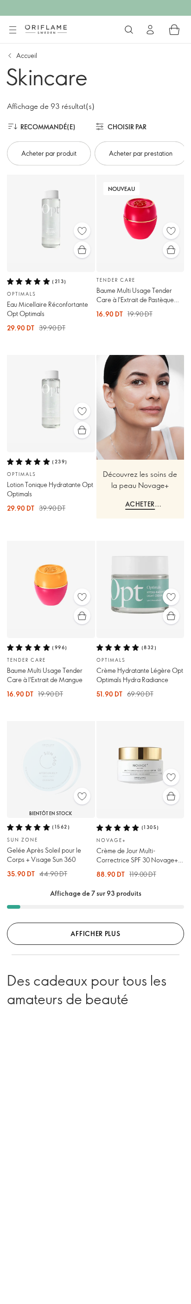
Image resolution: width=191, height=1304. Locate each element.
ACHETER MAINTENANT (140, 505)
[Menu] (12, 30)
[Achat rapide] (82, 249)
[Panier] (174, 29)
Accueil (26, 55)
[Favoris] (82, 230)
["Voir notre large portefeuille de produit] (129, 30)
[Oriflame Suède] (46, 29)
